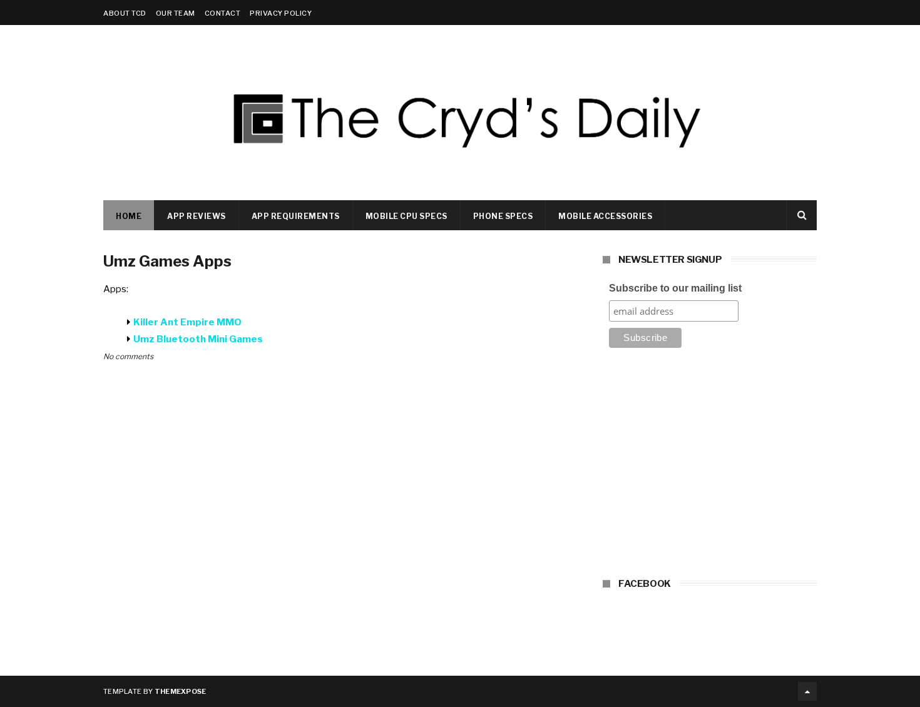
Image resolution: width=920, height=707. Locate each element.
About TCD (124, 13)
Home (128, 216)
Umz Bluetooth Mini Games (198, 339)
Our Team (175, 13)
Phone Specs (503, 216)
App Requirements (296, 216)
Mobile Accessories (605, 216)
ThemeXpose (181, 691)
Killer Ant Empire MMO (187, 322)
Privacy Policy (281, 13)
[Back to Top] (807, 691)
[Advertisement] (710, 466)
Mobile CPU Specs (406, 216)
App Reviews (196, 216)
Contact (223, 13)
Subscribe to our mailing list (675, 288)
